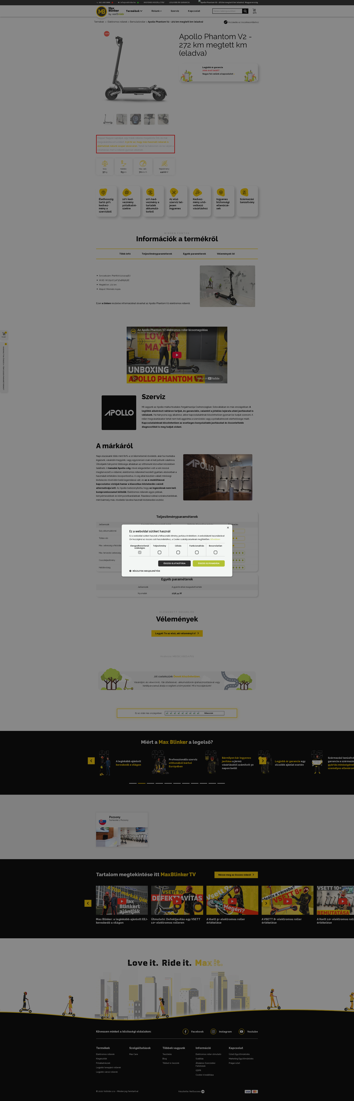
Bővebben (215, 539)
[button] (144, 570)
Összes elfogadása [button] (208, 563)
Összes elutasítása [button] (174, 563)
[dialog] (177, 550)
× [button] (228, 528)
